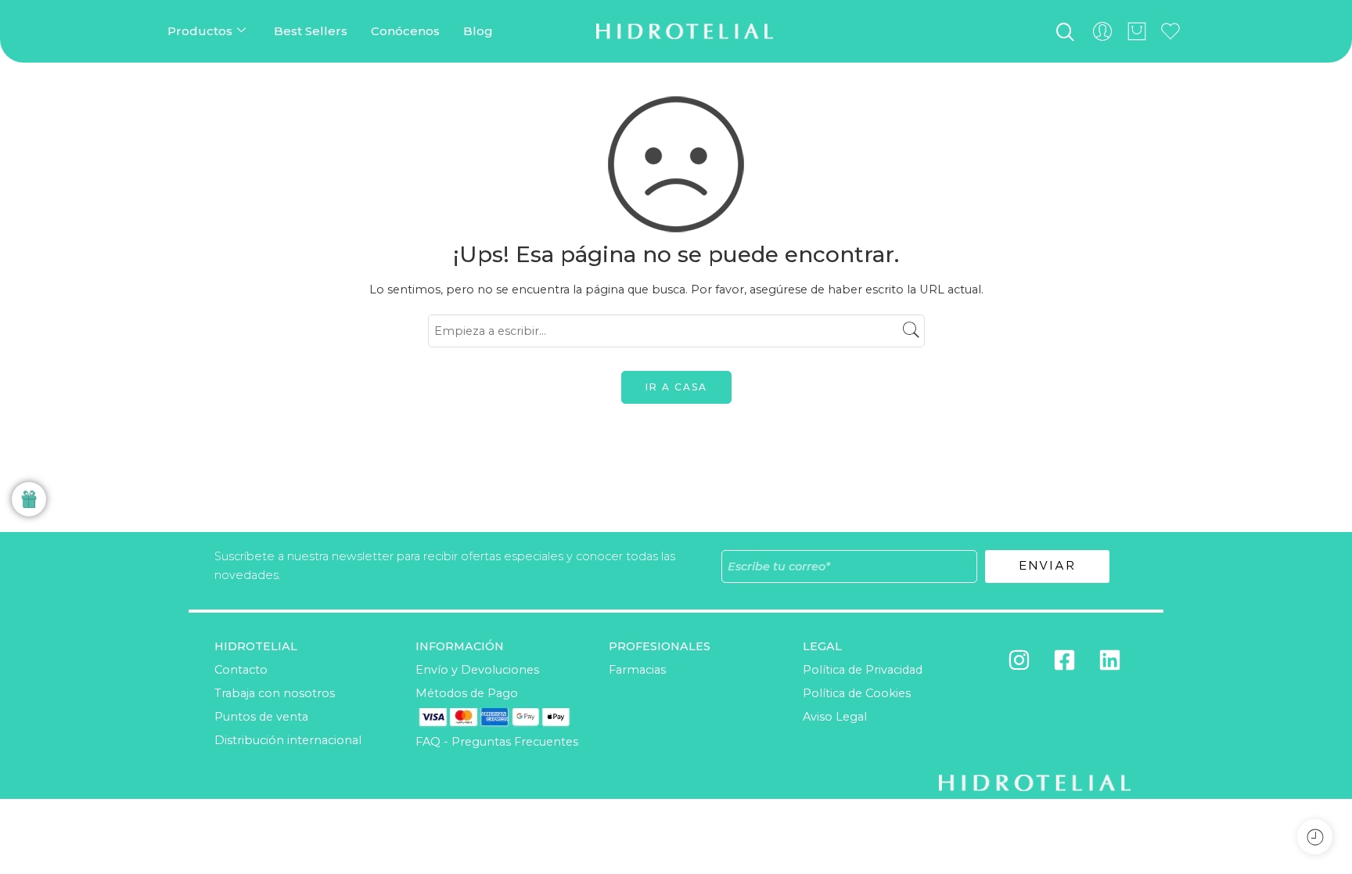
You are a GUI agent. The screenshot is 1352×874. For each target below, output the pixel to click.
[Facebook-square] (1064, 660)
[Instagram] (1018, 660)
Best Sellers (310, 30)
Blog (478, 30)
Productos (199, 30)
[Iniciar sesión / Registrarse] (1102, 31)
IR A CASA (676, 387)
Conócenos (405, 30)
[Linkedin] (1109, 660)
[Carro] (1137, 31)
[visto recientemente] (1314, 836)
